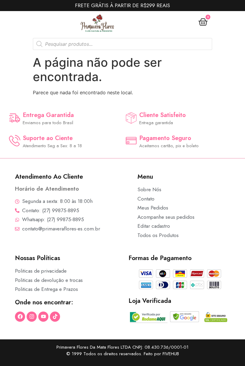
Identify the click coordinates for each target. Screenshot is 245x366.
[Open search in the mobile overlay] (122, 44)
